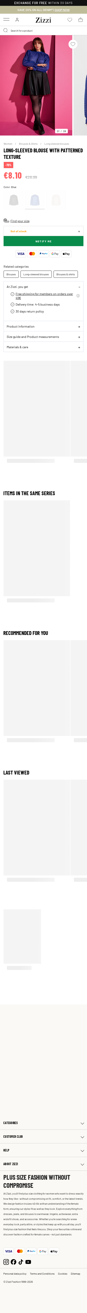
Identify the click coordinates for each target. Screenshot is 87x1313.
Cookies (62, 1273)
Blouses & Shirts (28, 143)
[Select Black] (14, 200)
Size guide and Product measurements (33, 337)
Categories (10, 1123)
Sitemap (75, 1273)
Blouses (11, 274)
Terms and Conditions (42, 1273)
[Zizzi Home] (43, 19)
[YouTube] (28, 1261)
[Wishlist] (72, 44)
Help (6, 1150)
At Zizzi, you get (17, 286)
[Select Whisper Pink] (56, 200)
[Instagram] (6, 1261)
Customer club (13, 1136)
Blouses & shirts (65, 274)
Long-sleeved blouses (36, 274)
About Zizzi (10, 1164)
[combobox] (43, 30)
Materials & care (17, 347)
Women (8, 143)
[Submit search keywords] (6, 30)
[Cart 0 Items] (80, 19)
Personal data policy (15, 1273)
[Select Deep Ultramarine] (35, 200)
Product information (21, 326)
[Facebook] (13, 1261)
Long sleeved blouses (56, 143)
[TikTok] (21, 1261)
